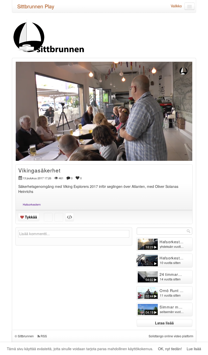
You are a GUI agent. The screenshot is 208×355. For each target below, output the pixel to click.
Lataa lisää (164, 322)
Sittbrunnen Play (35, 6)
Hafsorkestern (32, 204)
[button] (23, 155)
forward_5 (135, 107)
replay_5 (72, 107)
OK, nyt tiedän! (170, 348)
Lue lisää (194, 348)
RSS (44, 336)
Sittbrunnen (26, 336)
